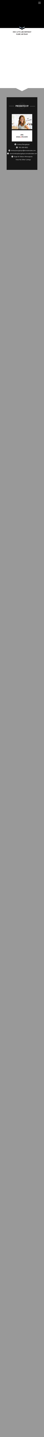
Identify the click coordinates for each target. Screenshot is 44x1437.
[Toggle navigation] (39, 3)
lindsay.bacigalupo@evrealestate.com (23, 150)
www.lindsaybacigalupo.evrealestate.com (23, 154)
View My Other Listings (23, 160)
